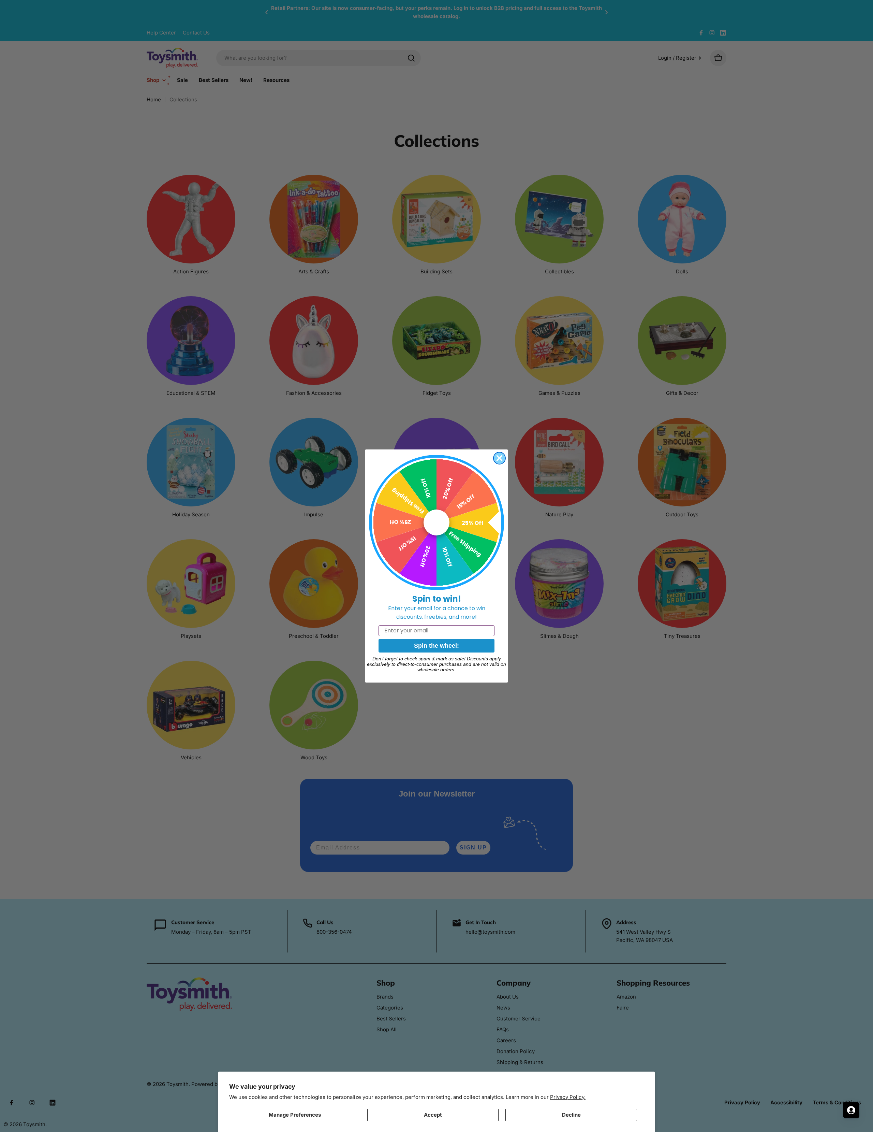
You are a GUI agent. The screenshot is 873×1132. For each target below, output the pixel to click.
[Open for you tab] (851, 1110)
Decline (571, 1115)
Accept (433, 1115)
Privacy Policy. (568, 1097)
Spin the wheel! (436, 645)
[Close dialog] (499, 458)
